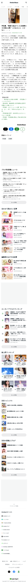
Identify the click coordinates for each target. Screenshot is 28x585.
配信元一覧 (5, 561)
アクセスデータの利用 (14, 567)
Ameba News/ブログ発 (17, 32)
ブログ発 (17, 6)
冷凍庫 (10, 138)
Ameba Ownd (6, 529)
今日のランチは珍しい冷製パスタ (15, 463)
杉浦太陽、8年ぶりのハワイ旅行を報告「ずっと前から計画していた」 (14, 184)
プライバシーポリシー (17, 564)
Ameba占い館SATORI (8, 546)
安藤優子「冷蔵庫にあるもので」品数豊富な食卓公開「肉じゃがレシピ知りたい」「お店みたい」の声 (18, 321)
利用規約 (7, 564)
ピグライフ (5, 543)
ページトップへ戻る (14, 506)
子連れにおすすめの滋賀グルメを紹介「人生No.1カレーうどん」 (14, 179)
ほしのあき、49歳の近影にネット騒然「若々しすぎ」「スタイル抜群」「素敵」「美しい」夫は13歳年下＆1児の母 (18, 334)
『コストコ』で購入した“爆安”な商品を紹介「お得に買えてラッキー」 (14, 190)
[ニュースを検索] (26, 2)
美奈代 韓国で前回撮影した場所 (15, 451)
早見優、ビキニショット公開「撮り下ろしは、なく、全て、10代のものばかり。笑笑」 (14, 109)
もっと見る (14, 202)
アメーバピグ (6, 533)
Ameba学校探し (6, 553)
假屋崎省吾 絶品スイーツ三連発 (15, 445)
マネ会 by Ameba (7, 523)
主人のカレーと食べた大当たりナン (16, 457)
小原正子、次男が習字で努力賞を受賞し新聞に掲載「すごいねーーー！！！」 (14, 196)
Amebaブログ (6, 526)
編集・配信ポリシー (15, 561)
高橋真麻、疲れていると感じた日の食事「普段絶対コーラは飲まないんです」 (14, 173)
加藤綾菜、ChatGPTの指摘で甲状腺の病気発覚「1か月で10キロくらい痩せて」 (18, 313)
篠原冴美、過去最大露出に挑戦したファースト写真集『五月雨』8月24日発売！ (21, 377)
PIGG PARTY (6, 536)
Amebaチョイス (6, 516)
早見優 (4, 138)
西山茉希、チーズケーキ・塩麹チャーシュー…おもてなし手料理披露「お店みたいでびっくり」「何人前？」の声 (18, 328)
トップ (3, 6)
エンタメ (9, 6)
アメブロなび (6, 550)
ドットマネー (6, 519)
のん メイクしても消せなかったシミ (16, 469)
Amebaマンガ (6, 540)
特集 (23, 6)
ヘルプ (24, 561)
